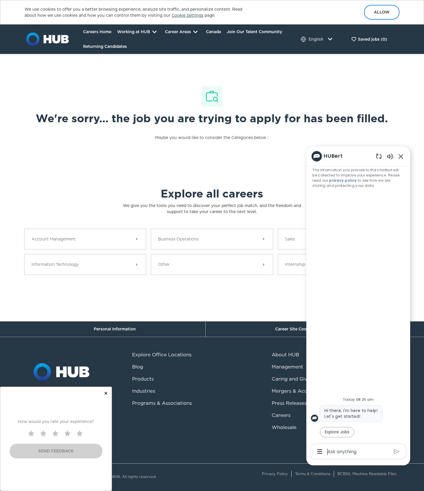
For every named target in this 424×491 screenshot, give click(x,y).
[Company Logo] (47, 39)
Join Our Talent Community (254, 31)
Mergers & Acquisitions (299, 391)
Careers (281, 415)
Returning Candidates (105, 46)
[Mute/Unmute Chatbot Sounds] (390, 156)
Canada (213, 31)
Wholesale (284, 427)
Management (287, 367)
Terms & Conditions (312, 474)
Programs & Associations (162, 403)
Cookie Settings (187, 15)
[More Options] (319, 451)
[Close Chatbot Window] (401, 156)
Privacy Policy (275, 474)
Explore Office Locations (162, 355)
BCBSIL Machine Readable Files (366, 474)
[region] (358, 303)
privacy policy (343, 180)
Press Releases (289, 403)
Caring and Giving (293, 379)
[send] (396, 451)
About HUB (285, 355)
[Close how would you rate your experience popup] (106, 393)
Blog (137, 367)
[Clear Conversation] (379, 156)
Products (143, 379)
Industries (143, 391)
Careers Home (97, 31)
